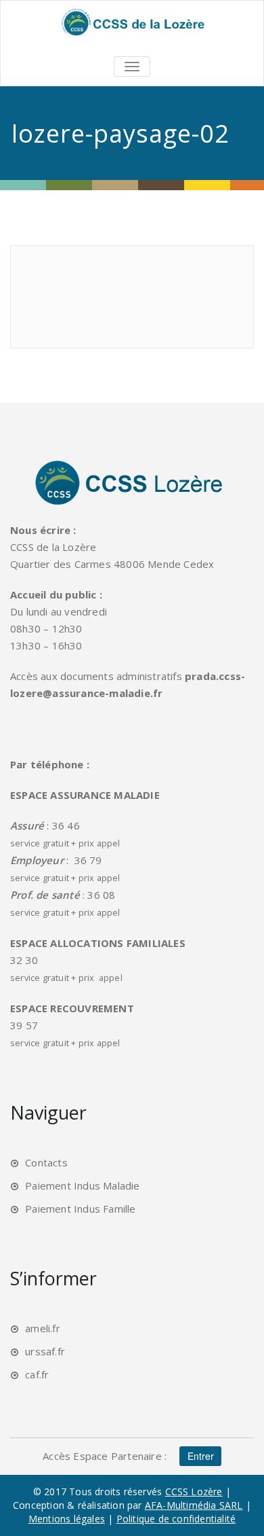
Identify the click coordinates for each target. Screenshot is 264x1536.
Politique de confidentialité (176, 1518)
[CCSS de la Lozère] (132, 22)
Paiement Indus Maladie (82, 1185)
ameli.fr (42, 1328)
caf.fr (37, 1374)
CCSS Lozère (194, 1491)
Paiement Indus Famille (80, 1208)
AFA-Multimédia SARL (194, 1505)
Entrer (201, 1456)
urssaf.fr (45, 1351)
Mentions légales (66, 1518)
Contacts (46, 1162)
